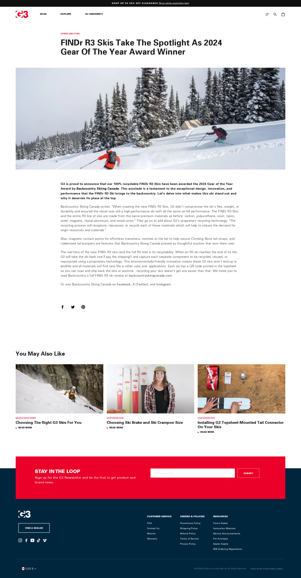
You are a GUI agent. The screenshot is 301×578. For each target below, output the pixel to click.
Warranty (152, 538)
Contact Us (153, 528)
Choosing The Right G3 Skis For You (49, 422)
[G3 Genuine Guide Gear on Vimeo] (45, 540)
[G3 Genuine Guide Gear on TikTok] (38, 540)
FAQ (149, 523)
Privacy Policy (188, 544)
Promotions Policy (190, 523)
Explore (66, 14)
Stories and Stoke (70, 33)
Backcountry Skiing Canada (98, 188)
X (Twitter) (140, 284)
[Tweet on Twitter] (75, 307)
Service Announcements (226, 533)
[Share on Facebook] (64, 307)
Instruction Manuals (224, 528)
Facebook (124, 284)
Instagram (163, 284)
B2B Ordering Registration (227, 549)
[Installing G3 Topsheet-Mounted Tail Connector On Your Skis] (241, 388)
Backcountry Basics (26, 418)
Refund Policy (188, 533)
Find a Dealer (220, 523)
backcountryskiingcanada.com (150, 275)
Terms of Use (256, 569)
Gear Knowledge (115, 418)
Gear (43, 14)
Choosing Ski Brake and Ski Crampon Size (145, 422)
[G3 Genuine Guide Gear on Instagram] (20, 540)
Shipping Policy (189, 528)
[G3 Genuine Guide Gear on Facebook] (26, 540)
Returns (151, 533)
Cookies (279, 569)
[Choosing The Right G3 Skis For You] (59, 388)
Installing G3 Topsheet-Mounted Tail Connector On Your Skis (241, 424)
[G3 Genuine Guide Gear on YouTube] (32, 540)
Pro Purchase (220, 538)
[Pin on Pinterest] (85, 307)
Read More (25, 428)
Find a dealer (34, 528)
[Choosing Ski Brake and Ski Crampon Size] (150, 388)
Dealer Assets (220, 544)
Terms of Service (189, 538)
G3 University (94, 14)
